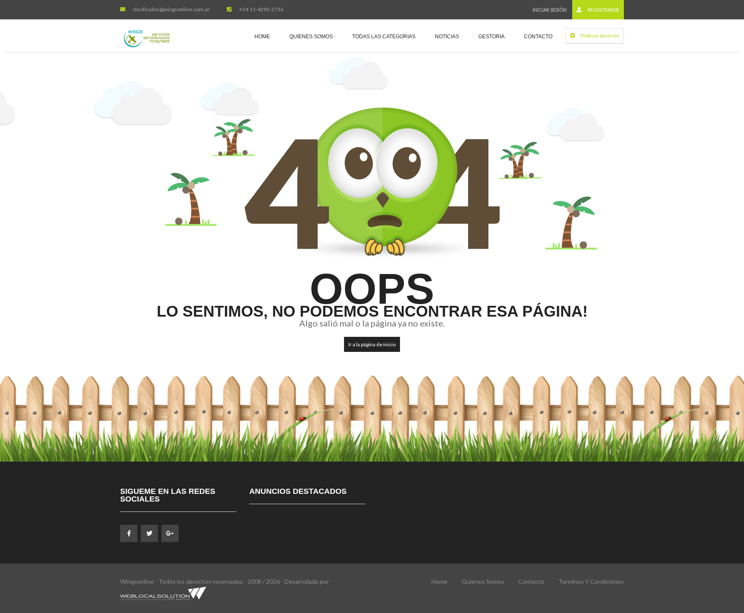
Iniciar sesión (550, 9)
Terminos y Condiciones (591, 581)
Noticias (447, 37)
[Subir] (716, 559)
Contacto (538, 37)
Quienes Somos (311, 37)
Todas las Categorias (383, 37)
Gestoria (491, 37)
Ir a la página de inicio (372, 344)
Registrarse (603, 9)
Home (262, 37)
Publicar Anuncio (599, 35)
